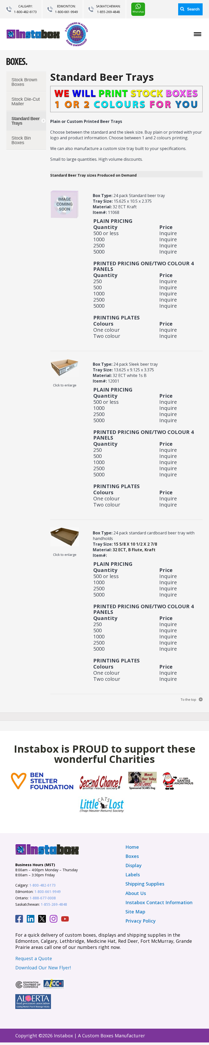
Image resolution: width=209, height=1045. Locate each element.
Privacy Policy (140, 921)
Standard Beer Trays (25, 121)
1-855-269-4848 (108, 12)
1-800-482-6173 (25, 12)
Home (132, 847)
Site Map (135, 912)
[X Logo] (42, 919)
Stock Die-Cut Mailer (25, 101)
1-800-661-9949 (66, 12)
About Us (135, 893)
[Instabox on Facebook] (19, 919)
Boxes (132, 856)
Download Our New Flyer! (43, 967)
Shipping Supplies (144, 884)
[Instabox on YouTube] (65, 919)
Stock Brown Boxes (24, 82)
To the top (188, 699)
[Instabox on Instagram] (53, 919)
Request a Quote (33, 958)
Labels (132, 874)
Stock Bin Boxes (21, 140)
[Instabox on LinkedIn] (30, 919)
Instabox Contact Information (158, 902)
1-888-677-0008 (43, 897)
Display (133, 865)
